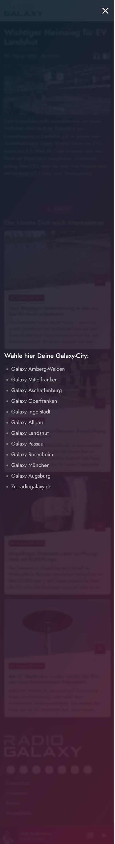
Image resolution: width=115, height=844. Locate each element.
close (105, 10)
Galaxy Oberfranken (34, 401)
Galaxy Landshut (30, 433)
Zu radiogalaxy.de (31, 486)
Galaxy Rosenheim (32, 454)
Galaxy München (30, 465)
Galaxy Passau (27, 444)
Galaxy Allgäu (27, 422)
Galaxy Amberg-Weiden (38, 369)
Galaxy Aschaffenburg (36, 390)
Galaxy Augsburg (31, 476)
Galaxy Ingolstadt (30, 412)
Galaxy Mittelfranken (34, 380)
